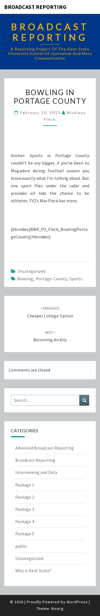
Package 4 (24, 521)
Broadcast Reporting (35, 6)
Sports (75, 278)
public (21, 546)
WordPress (77, 601)
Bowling (25, 278)
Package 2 (24, 497)
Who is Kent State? (33, 570)
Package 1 (24, 485)
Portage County (51, 278)
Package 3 (24, 509)
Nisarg (57, 608)
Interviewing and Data (36, 472)
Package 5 (24, 533)
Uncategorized (31, 271)
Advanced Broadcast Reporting (44, 448)
